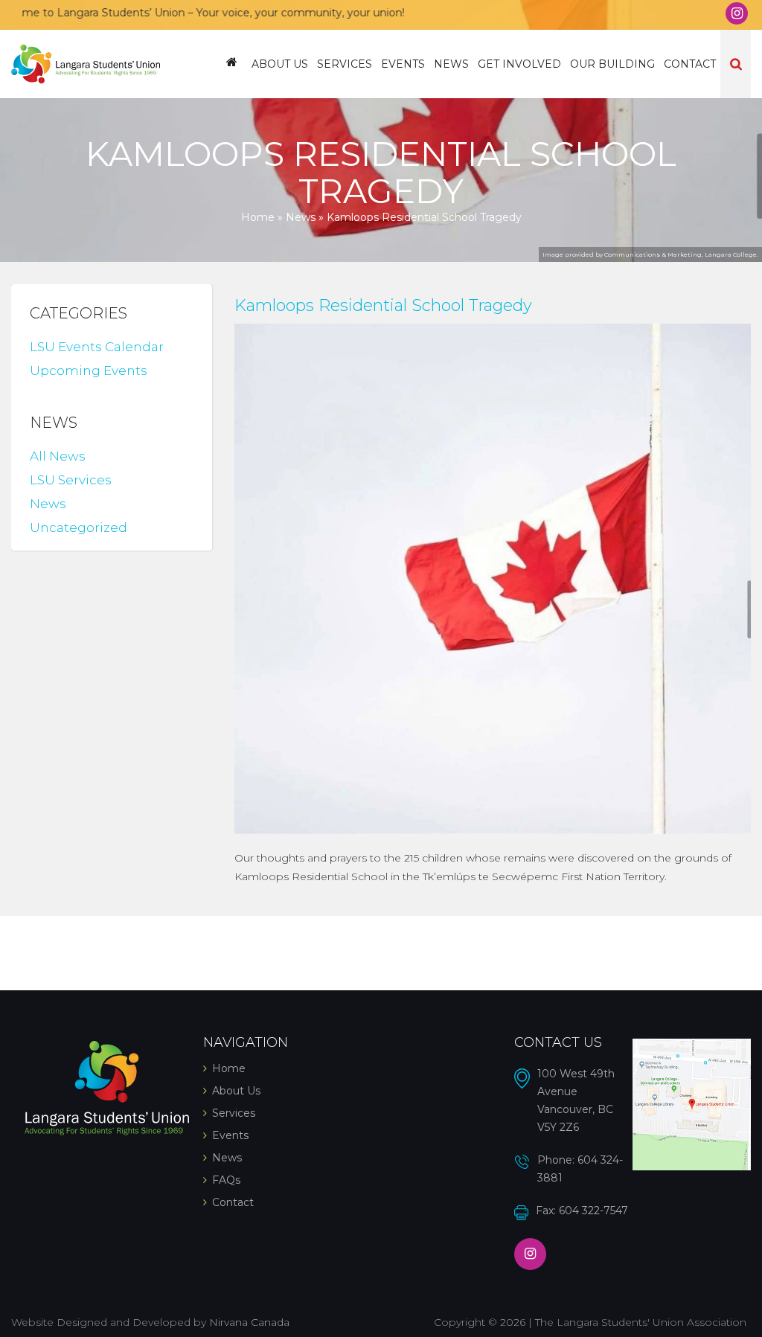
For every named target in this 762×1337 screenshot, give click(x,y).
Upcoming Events (88, 370)
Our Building (612, 64)
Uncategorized (78, 527)
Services (344, 64)
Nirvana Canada (249, 1322)
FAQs (226, 1180)
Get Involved (519, 64)
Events (403, 64)
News (451, 64)
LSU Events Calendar (97, 346)
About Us (280, 64)
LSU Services (71, 479)
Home (232, 64)
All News (58, 456)
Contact (690, 64)
